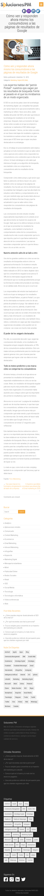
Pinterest (29, 684)
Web (26, 80)
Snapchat (18, 693)
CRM (24, 656)
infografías (18, 670)
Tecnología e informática (14, 596)
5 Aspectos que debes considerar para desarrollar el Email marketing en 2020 (31, 486)
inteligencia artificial (11, 675)
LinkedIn (7, 679)
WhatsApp (34, 702)
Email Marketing (10, 543)
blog (27, 652)
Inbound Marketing (11, 547)
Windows (7, 706)
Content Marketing (11, 535)
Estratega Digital (20, 661)
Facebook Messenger (20, 666)
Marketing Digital (16, 80)
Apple (14, 652)
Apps (21, 652)
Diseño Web (31, 656)
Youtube (15, 706)
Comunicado (9, 531)
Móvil (7, 567)
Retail (7, 579)
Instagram (28, 670)
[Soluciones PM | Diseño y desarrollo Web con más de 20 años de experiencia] (16, 7)
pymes (7, 688)
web (26, 702)
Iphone (35, 675)
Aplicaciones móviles (12, 527)
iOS (29, 675)
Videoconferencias (12, 600)
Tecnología (9, 592)
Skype (31, 688)
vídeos (20, 702)
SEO (23, 80)
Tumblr (33, 697)
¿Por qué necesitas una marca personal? (20, 622)
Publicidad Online (11, 571)
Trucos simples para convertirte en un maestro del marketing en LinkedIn (21, 627)
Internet (22, 675)
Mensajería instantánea (13, 563)
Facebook (8, 666)
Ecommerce (9, 539)
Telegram (18, 697)
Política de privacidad (22, 893)
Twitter (7, 702)
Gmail (31, 666)
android (7, 652)
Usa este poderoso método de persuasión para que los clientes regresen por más (22, 639)
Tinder (26, 697)
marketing (16, 679)
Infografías (9, 551)
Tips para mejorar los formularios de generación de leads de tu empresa (13, 486)
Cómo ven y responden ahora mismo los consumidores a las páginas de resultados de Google (21, 69)
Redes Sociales (10, 575)
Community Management (12, 656)
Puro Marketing (15, 479)
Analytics (8, 523)
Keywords (8, 555)
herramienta (8, 670)
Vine (13, 702)
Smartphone (8, 693)
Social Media (9, 588)
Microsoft (8, 684)
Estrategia (31, 661)
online (22, 684)
